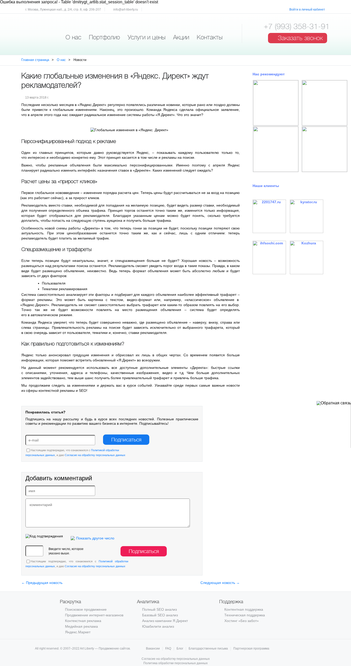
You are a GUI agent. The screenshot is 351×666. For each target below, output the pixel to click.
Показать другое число (95, 538)
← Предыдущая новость (41, 583)
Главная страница (35, 60)
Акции (181, 37)
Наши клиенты (266, 186)
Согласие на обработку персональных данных (95, 455)
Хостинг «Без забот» (241, 621)
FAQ (168, 648)
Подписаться (126, 440)
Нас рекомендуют (269, 74)
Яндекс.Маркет (77, 632)
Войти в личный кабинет (307, 9)
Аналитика (148, 601)
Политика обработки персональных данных (175, 663)
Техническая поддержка (244, 615)
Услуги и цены (146, 37)
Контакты (210, 37)
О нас (73, 37)
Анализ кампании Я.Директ (165, 621)
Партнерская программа (251, 648)
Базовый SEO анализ (160, 615)
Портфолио (104, 37)
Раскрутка (70, 601)
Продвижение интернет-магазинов (94, 615)
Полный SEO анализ (159, 609)
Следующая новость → (220, 583)
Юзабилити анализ (158, 626)
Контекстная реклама (83, 621)
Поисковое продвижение (86, 609)
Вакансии (153, 648)
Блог (180, 648)
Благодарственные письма (208, 648)
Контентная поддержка (243, 609)
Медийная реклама (81, 626)
